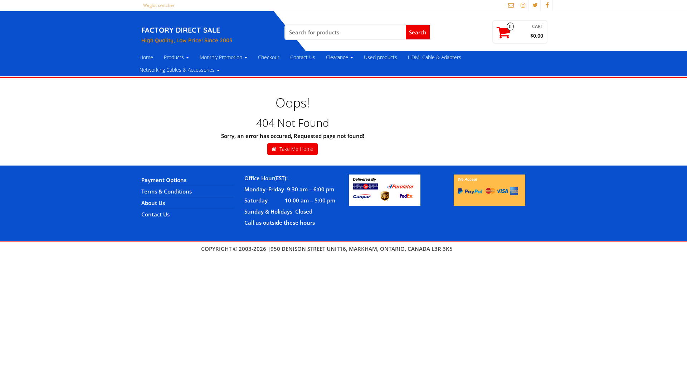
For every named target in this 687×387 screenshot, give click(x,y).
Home (146, 57)
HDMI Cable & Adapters (434, 57)
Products (174, 57)
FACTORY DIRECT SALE (180, 29)
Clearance (338, 57)
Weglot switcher (159, 5)
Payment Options (163, 179)
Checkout (268, 57)
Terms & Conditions (166, 191)
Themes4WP (470, 248)
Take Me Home (295, 148)
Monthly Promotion (222, 57)
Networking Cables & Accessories (178, 69)
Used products (380, 57)
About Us (153, 202)
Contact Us (302, 57)
